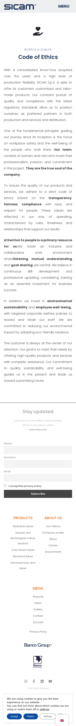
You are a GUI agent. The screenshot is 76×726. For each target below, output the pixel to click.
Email (7, 471)
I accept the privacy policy (25, 486)
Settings (47, 716)
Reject (30, 716)
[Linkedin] (42, 681)
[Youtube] (50, 681)
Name (8, 443)
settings (44, 709)
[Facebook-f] (34, 681)
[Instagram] (25, 681)
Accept (14, 716)
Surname (10, 457)
